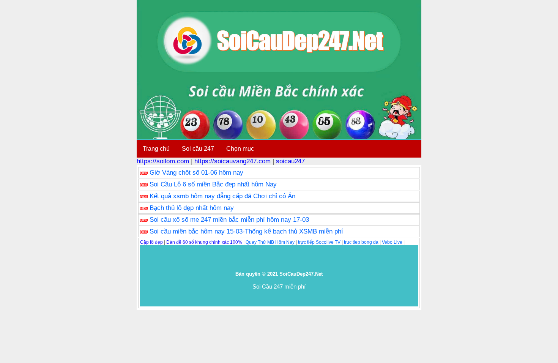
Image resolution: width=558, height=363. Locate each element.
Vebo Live (392, 242)
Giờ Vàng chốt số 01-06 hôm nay (196, 172)
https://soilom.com (163, 161)
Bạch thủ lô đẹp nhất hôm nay (192, 207)
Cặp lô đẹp (151, 242)
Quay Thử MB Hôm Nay (270, 242)
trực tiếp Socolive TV (319, 242)
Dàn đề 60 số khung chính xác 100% (204, 242)
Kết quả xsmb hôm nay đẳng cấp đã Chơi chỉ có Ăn (222, 196)
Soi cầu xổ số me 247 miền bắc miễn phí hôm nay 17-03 (229, 219)
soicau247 (290, 161)
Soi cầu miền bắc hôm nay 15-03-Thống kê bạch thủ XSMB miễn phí (246, 231)
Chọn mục (240, 148)
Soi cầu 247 (198, 148)
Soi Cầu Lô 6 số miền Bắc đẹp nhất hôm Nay (213, 184)
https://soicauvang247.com (232, 161)
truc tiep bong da (361, 242)
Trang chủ (156, 148)
